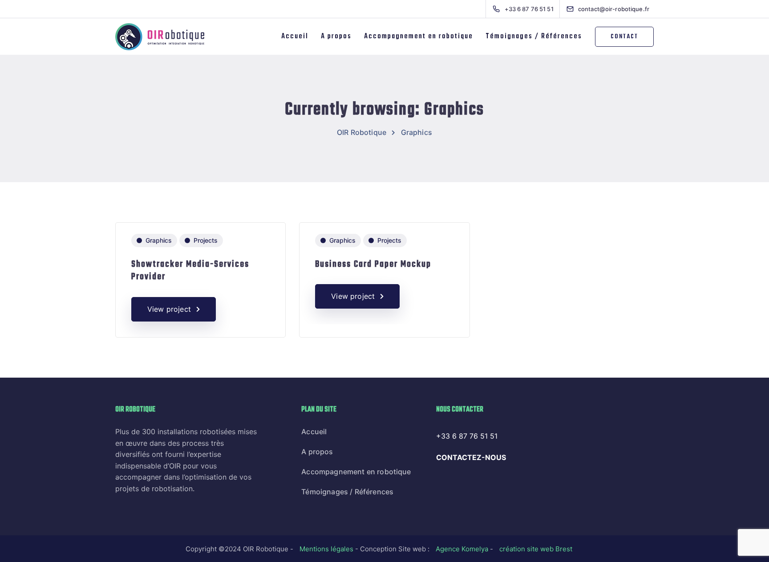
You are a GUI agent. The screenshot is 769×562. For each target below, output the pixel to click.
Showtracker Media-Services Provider (190, 270)
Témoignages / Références (534, 36)
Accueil (294, 36)
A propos (336, 36)
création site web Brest (535, 549)
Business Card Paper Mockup (373, 264)
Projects (206, 240)
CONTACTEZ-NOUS (471, 457)
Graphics (159, 240)
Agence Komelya (462, 549)
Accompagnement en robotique (418, 36)
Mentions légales (326, 549)
